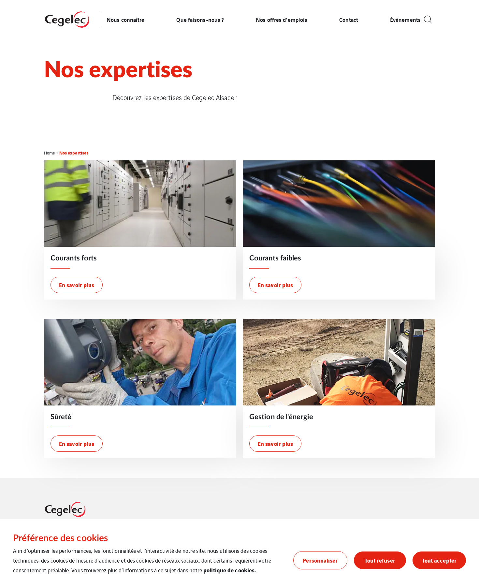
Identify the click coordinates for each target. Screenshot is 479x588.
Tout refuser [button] (380, 560)
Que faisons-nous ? (200, 19)
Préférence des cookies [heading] (60, 538)
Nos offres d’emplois (281, 19)
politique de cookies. (229, 570)
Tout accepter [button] (439, 560)
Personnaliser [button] (320, 560)
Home (49, 153)
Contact (348, 19)
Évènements (405, 19)
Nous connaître (125, 19)
